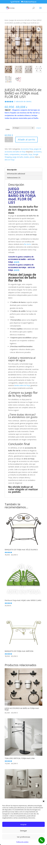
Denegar (23, 830)
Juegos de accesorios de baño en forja (22, 20)
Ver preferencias (23, 837)
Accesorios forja (27, 149)
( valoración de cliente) (22, 101)
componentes (14, 154)
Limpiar (38, 128)
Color (8, 129)
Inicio (6, 20)
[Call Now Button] (41, 840)
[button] (43, 801)
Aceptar (23, 824)
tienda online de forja (22, 385)
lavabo (26, 157)
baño (6, 154)
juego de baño (17, 157)
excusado (24, 154)
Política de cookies (22, 842)
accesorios (38, 152)
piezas (32, 157)
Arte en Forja (9, 160)
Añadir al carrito (26, 139)
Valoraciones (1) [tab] (13, 178)
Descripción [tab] (12, 170)
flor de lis (27, 244)
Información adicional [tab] (16, 174)
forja (30, 154)
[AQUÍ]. (21, 259)
